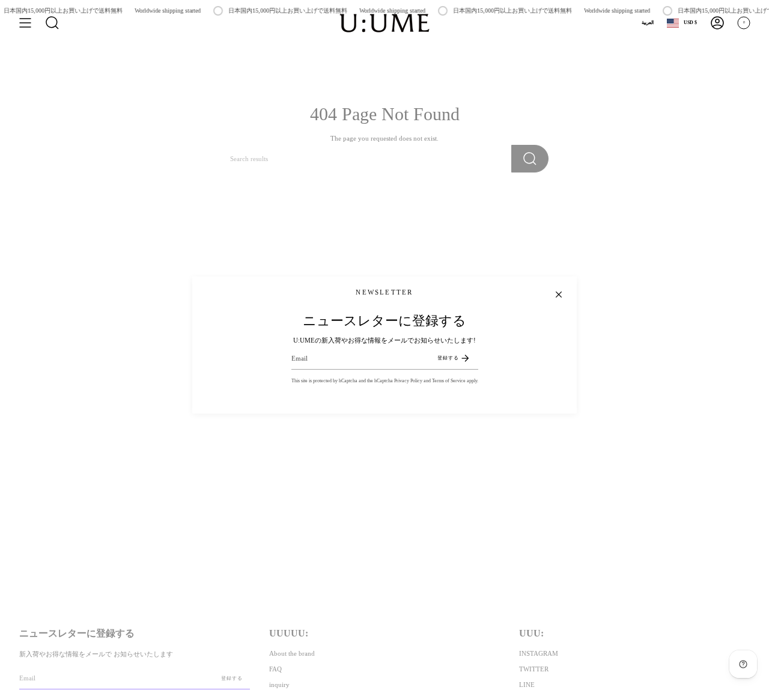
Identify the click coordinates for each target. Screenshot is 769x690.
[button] (52, 23)
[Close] (559, 295)
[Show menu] (25, 23)
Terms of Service (449, 380)
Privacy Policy (408, 380)
